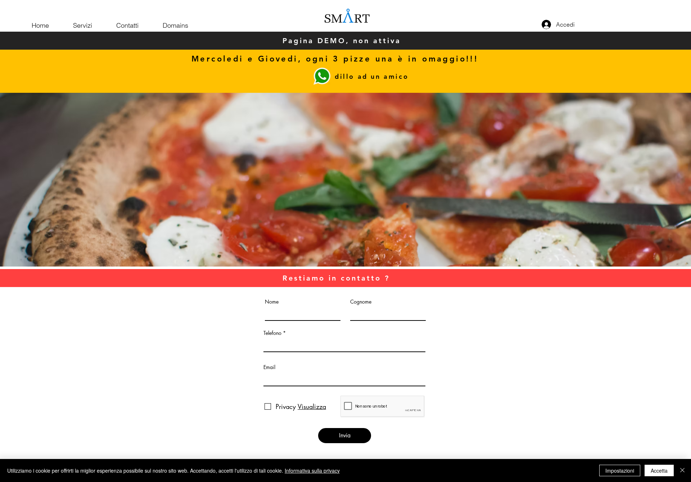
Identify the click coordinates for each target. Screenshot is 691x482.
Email (269, 367)
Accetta (659, 470)
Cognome (360, 301)
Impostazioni (619, 470)
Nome (272, 301)
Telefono (272, 333)
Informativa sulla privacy (312, 470)
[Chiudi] (682, 470)
